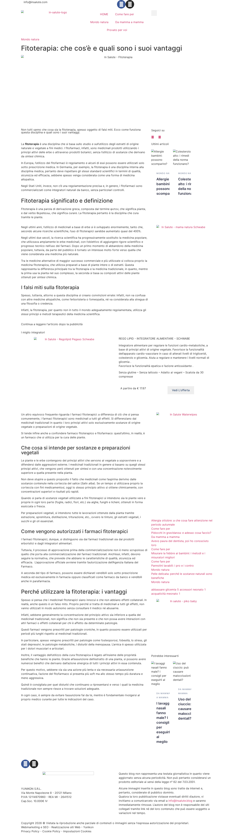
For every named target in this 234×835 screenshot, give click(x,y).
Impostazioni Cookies (77, 831)
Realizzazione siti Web (65, 827)
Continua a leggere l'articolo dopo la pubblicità (52, 324)
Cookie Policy (51, 831)
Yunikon (88, 827)
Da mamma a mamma (129, 22)
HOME (104, 14)
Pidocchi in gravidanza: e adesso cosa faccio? (181, 532)
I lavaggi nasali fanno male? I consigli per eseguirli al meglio (163, 722)
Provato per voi (117, 30)
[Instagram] (130, 4)
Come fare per (124, 14)
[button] (154, 13)
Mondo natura (99, 22)
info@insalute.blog (180, 800)
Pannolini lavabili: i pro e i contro (172, 565)
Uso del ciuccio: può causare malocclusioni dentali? (189, 708)
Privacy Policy (30, 831)
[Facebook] (121, 4)
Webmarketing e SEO (34, 827)
